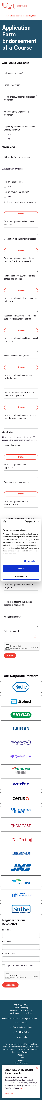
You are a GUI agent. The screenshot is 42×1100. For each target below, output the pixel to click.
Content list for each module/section (20, 238)
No (9, 138)
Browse (21, 213)
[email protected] (21, 1007)
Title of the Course (17, 157)
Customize (19, 576)
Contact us (22, 1022)
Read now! (9, 1093)
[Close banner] (38, 522)
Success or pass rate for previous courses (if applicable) (19, 394)
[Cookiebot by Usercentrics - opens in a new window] (26, 521)
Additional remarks (12, 616)
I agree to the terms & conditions (20, 965)
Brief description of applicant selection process (17, 503)
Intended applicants (12, 445)
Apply (10, 655)
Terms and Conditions (22, 1027)
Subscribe (10, 984)
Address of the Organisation (17, 113)
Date (11, 631)
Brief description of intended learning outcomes (20, 300)
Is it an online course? (13, 181)
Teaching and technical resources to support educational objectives (20, 317)
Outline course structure (20, 202)
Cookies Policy (22, 1032)
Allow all (21, 568)
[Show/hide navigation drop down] (38, 6)
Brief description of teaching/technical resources (21, 340)
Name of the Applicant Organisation (20, 98)
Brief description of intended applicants (16, 466)
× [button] (36, 1067)
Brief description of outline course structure (19, 223)
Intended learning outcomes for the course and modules (19, 277)
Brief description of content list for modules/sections (19, 260)
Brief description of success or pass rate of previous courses (20, 417)
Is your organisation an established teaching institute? (19, 128)
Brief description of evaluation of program (18, 586)
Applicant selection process (16, 482)
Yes (9, 134)
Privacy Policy (22, 1037)
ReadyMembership (29, 1018)
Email (11, 84)
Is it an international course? (16, 191)
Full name (13, 73)
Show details (29, 561)
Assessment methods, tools (16, 355)
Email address (9, 953)
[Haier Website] (21, 853)
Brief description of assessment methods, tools (18, 377)
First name (7, 929)
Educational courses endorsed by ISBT (21, 16)
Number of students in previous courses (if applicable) (18, 603)
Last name (7, 941)
